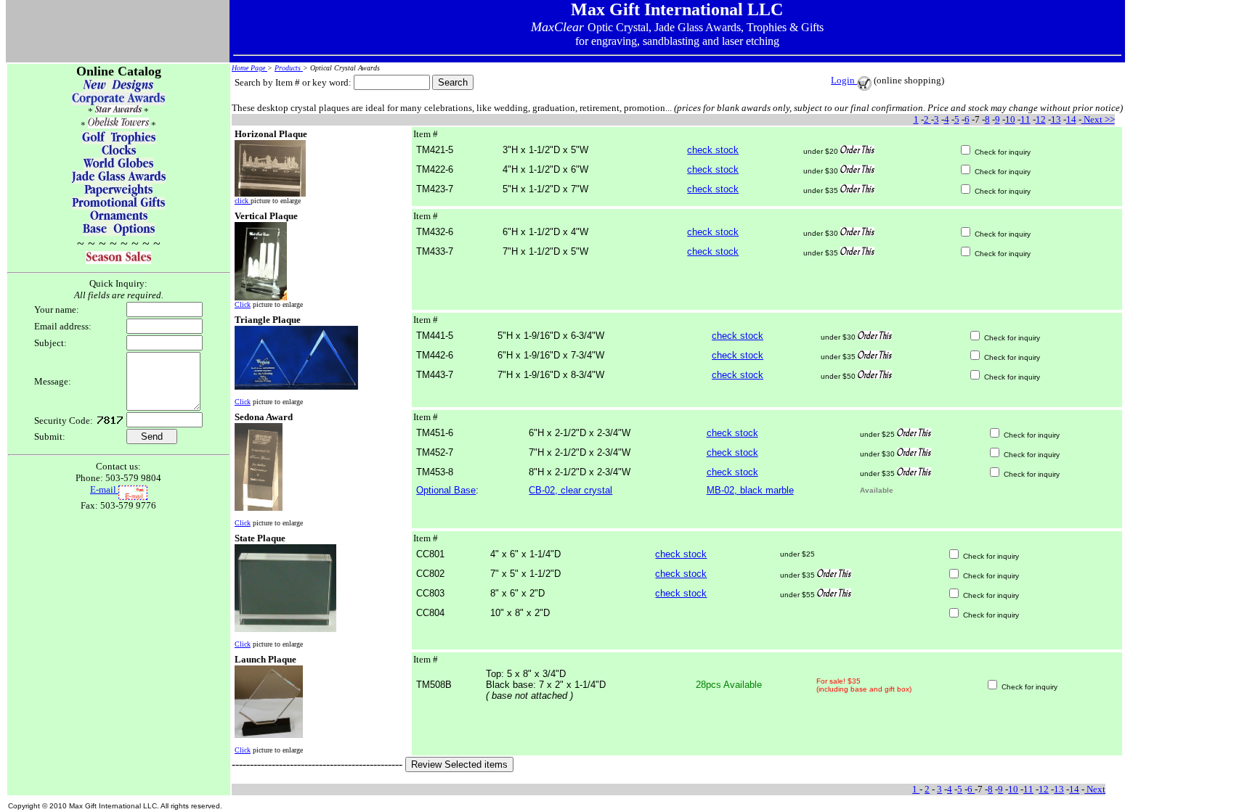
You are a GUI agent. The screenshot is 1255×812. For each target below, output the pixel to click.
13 (1056, 119)
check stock (713, 149)
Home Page (249, 68)
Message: (52, 381)
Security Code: (63, 420)
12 (1041, 119)
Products (289, 68)
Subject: (50, 342)
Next (1094, 789)
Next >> (1098, 119)
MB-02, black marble (750, 490)
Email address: (63, 326)
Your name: (56, 309)
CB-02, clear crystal (570, 490)
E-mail (104, 489)
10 (1010, 119)
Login (844, 80)
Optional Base (446, 490)
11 (1025, 119)
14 (1071, 119)
